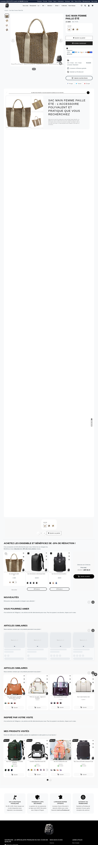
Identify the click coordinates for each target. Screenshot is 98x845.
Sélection (49, 5)
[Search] (85, 5)
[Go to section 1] (91, 419)
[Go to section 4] (91, 424)
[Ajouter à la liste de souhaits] (23, 553)
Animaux (67, 1)
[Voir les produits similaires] (23, 560)
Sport (55, 1)
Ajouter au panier (85, 576)
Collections (64, 5)
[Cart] (92, 5)
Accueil (6, 10)
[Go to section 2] (91, 420)
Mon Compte (75, 843)
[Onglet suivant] (88, 92)
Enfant (50, 1)
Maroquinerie (86, 1)
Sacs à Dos (78, 1)
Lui (38, 5)
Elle (43, 5)
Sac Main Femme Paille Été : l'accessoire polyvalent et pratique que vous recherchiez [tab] (47, 92)
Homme (39, 1)
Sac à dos (94, 1)
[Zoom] (60, 63)
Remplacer (37, 589)
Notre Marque (71, 5)
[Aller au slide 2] (50, 780)
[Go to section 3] (91, 422)
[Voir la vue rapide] (23, 556)
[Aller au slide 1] (47, 780)
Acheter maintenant (80, 43)
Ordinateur (61, 1)
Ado (72, 1)
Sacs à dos (25, 5)
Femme (45, 1)
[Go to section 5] (91, 425)
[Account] (88, 5)
